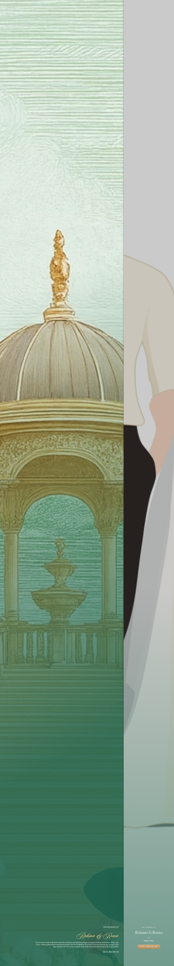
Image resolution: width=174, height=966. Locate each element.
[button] (148, 947)
